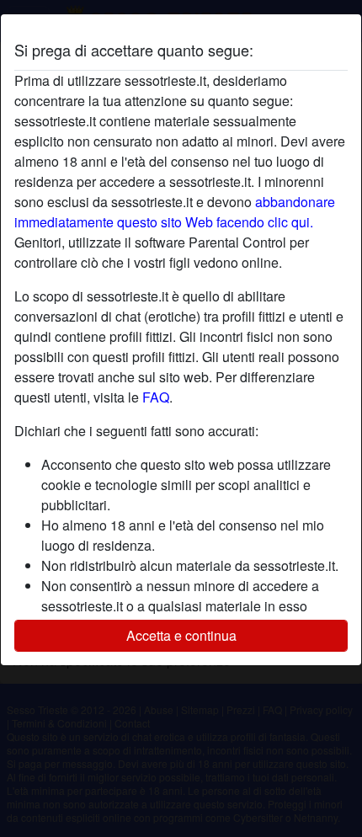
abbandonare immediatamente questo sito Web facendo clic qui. (174, 212)
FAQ (155, 397)
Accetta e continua (181, 635)
